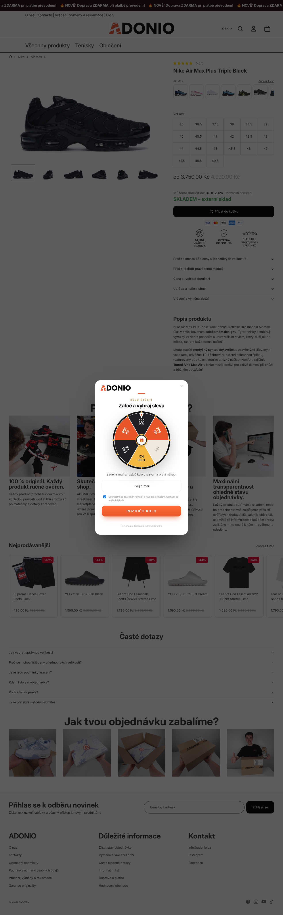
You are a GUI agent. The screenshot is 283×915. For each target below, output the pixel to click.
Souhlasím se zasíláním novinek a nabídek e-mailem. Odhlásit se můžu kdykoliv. (143, 498)
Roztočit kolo (141, 511)
